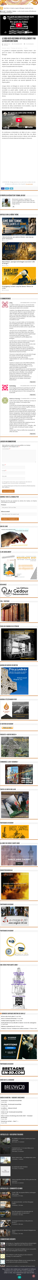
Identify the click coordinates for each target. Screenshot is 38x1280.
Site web (4, 476)
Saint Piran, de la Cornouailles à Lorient (14, 8)
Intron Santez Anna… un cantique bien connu (24, 1157)
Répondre (32, 382)
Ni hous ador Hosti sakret (7, 1016)
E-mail (4, 470)
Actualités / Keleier (11, 11)
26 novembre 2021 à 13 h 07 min (28, 302)
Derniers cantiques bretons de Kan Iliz (13, 1014)
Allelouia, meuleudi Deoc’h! (8, 1026)
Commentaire (6, 449)
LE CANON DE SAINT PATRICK (19, 1167)
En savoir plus (29, 184)
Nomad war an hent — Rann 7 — (9, 1121)
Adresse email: (5, 511)
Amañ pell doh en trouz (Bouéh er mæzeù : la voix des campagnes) (18, 1022)
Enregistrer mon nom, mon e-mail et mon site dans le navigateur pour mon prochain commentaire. (17, 482)
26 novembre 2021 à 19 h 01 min (28, 385)
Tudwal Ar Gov (7, 44)
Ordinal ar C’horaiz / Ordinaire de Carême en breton (15, 1028)
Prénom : (3, 504)
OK (19, 1277)
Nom (4, 465)
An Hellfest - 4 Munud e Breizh (9, 1108)
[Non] (36, 1273)
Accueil (3, 11)
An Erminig (12, 386)
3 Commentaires (30, 44)
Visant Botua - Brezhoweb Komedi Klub (11, 1100)
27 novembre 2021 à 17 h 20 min (28, 398)
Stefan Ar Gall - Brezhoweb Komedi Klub (11, 1112)
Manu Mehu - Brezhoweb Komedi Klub (11, 1104)
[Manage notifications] (33, 1276)
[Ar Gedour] (19, 2)
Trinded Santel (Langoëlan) (8, 1020)
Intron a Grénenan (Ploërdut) (8, 1018)
